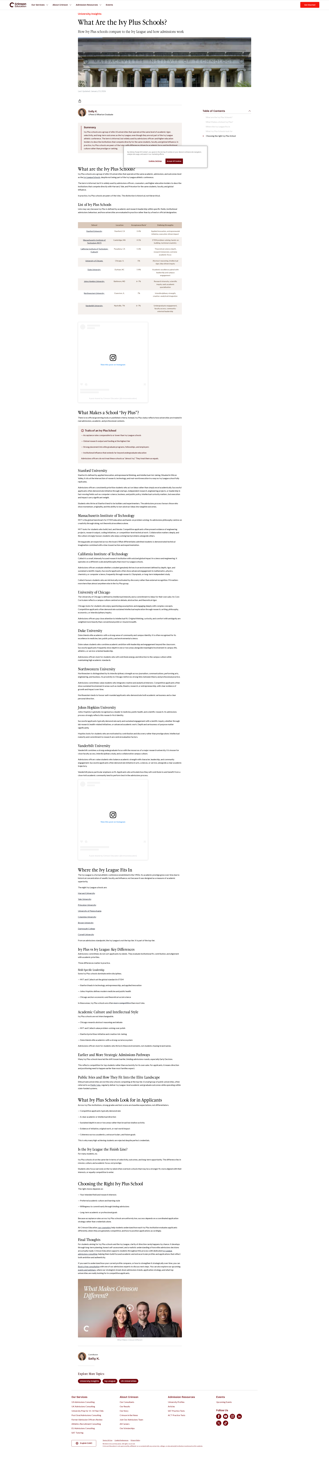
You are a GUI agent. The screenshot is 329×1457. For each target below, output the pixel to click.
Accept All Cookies (174, 161)
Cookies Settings (155, 161)
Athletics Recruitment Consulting (86, 1424)
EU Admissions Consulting (83, 1428)
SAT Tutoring (77, 1432)
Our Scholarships (127, 1428)
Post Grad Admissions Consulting (86, 1415)
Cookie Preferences (121, 1440)
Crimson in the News (129, 1415)
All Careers (125, 1424)
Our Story (124, 1411)
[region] (165, 157)
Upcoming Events (224, 1402)
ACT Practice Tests (176, 1415)
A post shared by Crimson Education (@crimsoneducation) (113, 398)
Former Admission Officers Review (86, 1419)
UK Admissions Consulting (83, 1406)
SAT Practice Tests (176, 1411)
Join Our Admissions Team (131, 1419)
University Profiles (176, 1402)
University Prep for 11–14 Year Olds (87, 1411)
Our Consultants (127, 1402)
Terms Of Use (107, 1440)
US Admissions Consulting (83, 1402)
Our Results (125, 1406)
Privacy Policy (135, 1440)
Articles (171, 1406)
